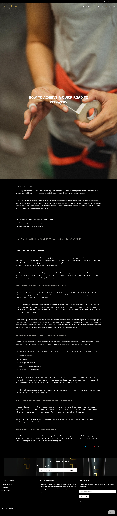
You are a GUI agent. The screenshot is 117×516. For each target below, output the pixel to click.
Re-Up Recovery (9, 508)
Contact (112, 6)
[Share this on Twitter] (85, 447)
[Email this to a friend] (99, 447)
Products (86, 6)
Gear (93, 6)
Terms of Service (5, 490)
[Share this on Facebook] (90, 447)
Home (79, 6)
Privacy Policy (4, 487)
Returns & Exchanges (6, 484)
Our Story (100, 6)
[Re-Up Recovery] (10, 6)
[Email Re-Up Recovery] (83, 502)
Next (98, 184)
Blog (106, 6)
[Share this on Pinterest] (94, 447)
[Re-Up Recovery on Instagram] (80, 502)
